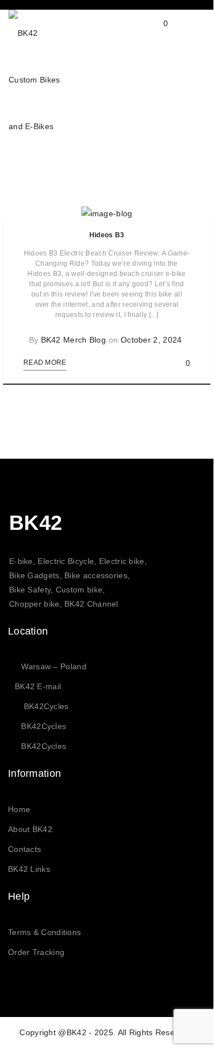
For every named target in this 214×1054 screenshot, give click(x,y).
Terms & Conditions (44, 932)
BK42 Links (29, 869)
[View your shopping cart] (154, 32)
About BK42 (30, 829)
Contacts (24, 849)
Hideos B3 (107, 235)
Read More (45, 363)
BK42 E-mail (38, 686)
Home (19, 809)
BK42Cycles (46, 706)
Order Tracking (36, 952)
